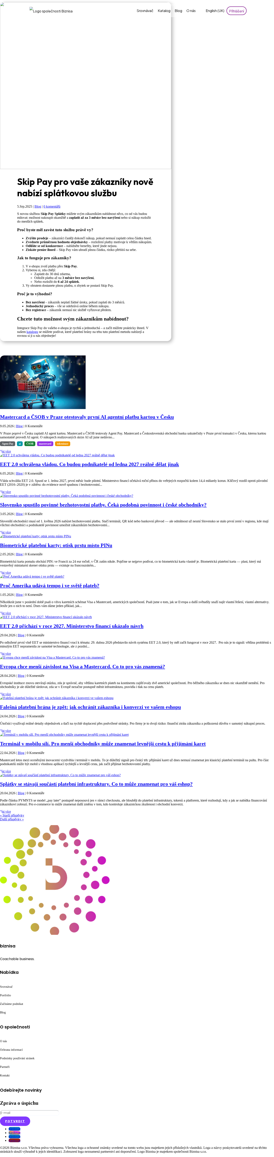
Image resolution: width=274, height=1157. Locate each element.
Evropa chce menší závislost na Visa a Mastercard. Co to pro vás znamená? (82, 666)
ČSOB (29, 443)
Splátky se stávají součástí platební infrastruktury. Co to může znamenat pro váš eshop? (96, 784)
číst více (5, 451)
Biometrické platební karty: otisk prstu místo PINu (56, 545)
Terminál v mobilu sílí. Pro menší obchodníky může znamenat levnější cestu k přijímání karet (103, 743)
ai (20, 443)
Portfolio (5, 995)
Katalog (164, 10)
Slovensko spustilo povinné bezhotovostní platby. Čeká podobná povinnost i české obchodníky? (103, 505)
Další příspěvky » (12, 819)
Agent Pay (7, 443)
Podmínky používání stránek (17, 1058)
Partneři (5, 1067)
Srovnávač (145, 10)
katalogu (32, 332)
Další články (9, 823)
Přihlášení (236, 11)
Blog (178, 10)
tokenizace (62, 443)
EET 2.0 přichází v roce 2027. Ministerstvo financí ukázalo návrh (71, 626)
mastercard (45, 443)
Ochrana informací (11, 1049)
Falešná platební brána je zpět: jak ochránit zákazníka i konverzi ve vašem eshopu (90, 707)
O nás (191, 10)
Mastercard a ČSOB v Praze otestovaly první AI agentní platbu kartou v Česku (87, 417)
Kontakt (5, 1075)
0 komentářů (51, 206)
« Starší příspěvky (12, 815)
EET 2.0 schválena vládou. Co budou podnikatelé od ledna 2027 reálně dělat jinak (89, 464)
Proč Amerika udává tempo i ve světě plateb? (49, 585)
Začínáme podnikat (11, 1004)
